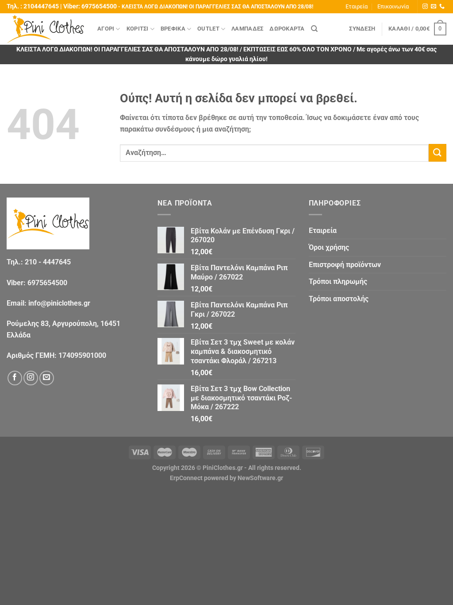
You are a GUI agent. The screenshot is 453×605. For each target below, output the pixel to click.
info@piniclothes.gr (59, 303)
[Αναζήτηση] (314, 28)
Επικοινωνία (393, 6)
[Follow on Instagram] (425, 7)
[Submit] (437, 152)
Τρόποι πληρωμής (338, 281)
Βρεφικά (173, 28)
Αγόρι (105, 28)
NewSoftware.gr (260, 478)
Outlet (208, 28)
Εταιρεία (357, 6)
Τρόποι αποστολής (339, 299)
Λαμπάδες (247, 28)
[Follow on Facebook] (15, 378)
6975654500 (99, 6)
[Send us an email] (433, 7)
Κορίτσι (138, 28)
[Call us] (442, 7)
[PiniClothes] (45, 29)
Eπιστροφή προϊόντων (345, 264)
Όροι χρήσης (329, 247)
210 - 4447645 (48, 262)
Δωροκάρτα (286, 28)
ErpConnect (186, 478)
